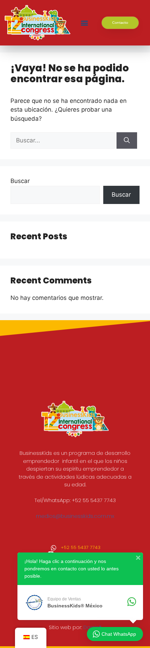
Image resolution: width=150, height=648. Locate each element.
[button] (84, 23)
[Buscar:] (63, 140)
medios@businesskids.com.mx (75, 516)
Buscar (20, 180)
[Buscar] (127, 140)
